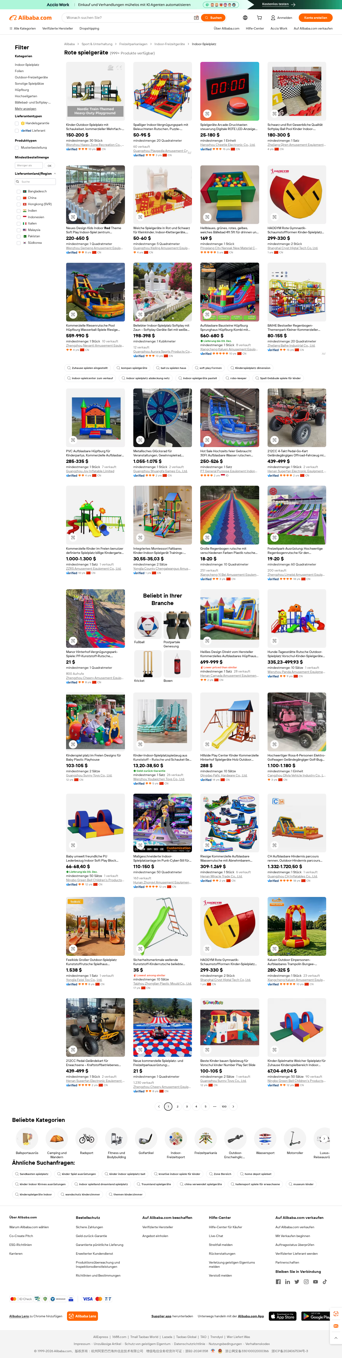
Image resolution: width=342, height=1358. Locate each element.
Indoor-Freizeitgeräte (169, 44)
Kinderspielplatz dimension (252, 368)
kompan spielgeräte (134, 368)
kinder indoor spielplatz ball (127, 1174)
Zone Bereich (222, 1174)
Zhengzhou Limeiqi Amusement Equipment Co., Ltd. (297, 574)
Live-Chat (216, 1236)
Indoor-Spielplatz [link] (204, 44)
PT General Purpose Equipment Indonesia (229, 471)
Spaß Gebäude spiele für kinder (280, 378)
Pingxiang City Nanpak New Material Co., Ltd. (229, 248)
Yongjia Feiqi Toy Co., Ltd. (84, 980)
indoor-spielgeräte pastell (200, 378)
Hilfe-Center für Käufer (225, 1227)
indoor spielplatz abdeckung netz (148, 378)
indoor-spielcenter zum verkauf (92, 378)
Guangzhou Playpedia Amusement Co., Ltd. (162, 151)
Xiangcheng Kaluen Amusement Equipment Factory (229, 349)
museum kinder (303, 1184)
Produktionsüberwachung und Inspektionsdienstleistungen (98, 1264)
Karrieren (16, 1253)
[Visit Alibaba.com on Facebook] (278, 1281)
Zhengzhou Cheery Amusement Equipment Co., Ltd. (95, 678)
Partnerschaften (287, 1262)
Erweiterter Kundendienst (94, 1253)
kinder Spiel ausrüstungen (79, 1174)
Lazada (167, 1337)
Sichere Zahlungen (89, 1227)
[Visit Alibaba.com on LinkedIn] (287, 1281)
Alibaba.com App (251, 1316)
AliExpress (100, 1337)
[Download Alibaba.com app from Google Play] (317, 1316)
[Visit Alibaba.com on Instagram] (306, 1281)
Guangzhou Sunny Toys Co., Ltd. (89, 775)
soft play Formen (211, 368)
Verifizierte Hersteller (157, 1227)
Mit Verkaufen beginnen (292, 1236)
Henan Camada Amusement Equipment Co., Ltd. (229, 675)
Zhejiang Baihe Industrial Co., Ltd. (291, 345)
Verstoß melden (220, 1275)
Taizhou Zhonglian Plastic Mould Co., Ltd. (162, 983)
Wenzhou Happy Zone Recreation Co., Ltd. (95, 145)
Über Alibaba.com (23, 1217)
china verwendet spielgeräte (203, 1184)
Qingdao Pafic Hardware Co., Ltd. (223, 775)
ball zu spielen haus (173, 368)
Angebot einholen (155, 1236)
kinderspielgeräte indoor (36, 1194)
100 (224, 1106)
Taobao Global (186, 1337)
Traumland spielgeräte (156, 1184)
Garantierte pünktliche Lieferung (99, 1245)
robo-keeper (238, 378)
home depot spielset (258, 1174)
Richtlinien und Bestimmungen (98, 1275)
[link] (336, 1314)
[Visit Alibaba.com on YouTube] (315, 1281)
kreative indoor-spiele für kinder (179, 1174)
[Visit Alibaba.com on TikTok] (325, 1281)
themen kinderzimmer (128, 1194)
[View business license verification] (213, 1351)
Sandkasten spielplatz (34, 1174)
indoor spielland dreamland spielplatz (103, 1184)
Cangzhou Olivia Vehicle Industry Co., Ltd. (297, 775)
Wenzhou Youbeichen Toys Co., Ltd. (159, 779)
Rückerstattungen (222, 1253)
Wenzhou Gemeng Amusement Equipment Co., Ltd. (95, 248)
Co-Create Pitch (21, 1236)
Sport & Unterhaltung (97, 44)
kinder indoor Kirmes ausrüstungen (43, 1184)
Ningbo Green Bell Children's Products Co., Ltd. (95, 880)
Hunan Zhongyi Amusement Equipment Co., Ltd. (162, 882)
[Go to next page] (233, 1106)
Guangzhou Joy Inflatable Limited (90, 471)
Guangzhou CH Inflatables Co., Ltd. (293, 876)
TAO (203, 1337)
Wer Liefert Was (238, 1337)
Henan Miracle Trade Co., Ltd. (221, 876)
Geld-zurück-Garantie (91, 1236)
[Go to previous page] (159, 1106)
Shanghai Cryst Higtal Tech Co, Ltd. (293, 248)
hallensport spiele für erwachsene (257, 1184)
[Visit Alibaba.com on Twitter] (297, 1281)
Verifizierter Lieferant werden (296, 1253)
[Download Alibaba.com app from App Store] (283, 1316)
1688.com (119, 1337)
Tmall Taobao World (144, 1337)
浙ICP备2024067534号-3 (290, 1351)
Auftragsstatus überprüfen (294, 1245)
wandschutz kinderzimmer (82, 1194)
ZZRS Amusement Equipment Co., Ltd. (93, 568)
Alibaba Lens (19, 1316)
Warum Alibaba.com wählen (29, 1227)
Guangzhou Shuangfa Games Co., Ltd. (160, 471)
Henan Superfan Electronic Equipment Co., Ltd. (297, 471)
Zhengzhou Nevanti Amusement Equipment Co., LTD (95, 345)
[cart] (260, 18)
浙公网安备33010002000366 (247, 1351)
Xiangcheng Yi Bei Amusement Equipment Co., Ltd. (229, 574)
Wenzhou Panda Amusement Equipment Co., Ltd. (297, 672)
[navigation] (35, 576)
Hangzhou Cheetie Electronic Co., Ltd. (227, 145)
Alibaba (69, 44)
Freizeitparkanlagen (133, 44)
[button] (196, 17)
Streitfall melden (221, 1245)
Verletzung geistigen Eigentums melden (232, 1264)
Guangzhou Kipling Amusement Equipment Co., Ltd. (162, 248)
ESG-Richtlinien (20, 1245)
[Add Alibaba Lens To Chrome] (82, 1316)
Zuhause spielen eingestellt (90, 368)
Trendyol (216, 1337)
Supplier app (161, 1316)
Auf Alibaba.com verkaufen (294, 1227)
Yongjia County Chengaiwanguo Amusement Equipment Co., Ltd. (162, 568)
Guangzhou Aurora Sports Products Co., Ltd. (162, 351)
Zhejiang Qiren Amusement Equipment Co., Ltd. (297, 145)
